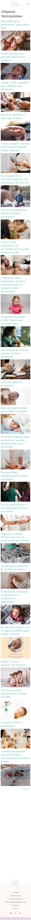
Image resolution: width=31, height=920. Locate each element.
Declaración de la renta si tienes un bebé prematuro (14, 353)
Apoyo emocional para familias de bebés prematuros (14, 213)
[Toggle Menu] (28, 4)
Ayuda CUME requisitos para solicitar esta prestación (15, 86)
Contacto (15, 908)
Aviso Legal (15, 892)
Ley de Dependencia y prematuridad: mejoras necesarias (14, 508)
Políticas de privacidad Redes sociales (15, 902)
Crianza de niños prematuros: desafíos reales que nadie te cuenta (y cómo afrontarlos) (13, 284)
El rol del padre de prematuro (11, 383)
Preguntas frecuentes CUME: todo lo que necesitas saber (13, 320)
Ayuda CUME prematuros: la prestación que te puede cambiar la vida (15, 247)
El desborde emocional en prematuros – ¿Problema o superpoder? (14, 596)
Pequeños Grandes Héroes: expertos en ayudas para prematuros (15, 537)
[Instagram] (15, 913)
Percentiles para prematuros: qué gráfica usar (15, 24)
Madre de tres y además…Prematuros (13, 663)
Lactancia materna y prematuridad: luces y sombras (13, 57)
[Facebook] (11, 913)
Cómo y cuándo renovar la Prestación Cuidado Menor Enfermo (15, 147)
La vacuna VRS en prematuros (11, 724)
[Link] (19, 913)
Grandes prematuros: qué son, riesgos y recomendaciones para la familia (15, 756)
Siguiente (26, 789)
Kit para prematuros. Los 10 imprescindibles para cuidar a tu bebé (15, 630)
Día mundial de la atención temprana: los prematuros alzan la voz (15, 179)
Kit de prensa (15, 905)
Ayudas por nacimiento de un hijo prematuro (14, 567)
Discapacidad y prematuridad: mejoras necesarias (14, 475)
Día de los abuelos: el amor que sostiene (13, 116)
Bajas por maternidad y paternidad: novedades (14, 409)
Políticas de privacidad (15, 899)
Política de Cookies (15, 896)
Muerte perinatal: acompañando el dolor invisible (14, 693)
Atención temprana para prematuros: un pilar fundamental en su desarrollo (15, 441)
